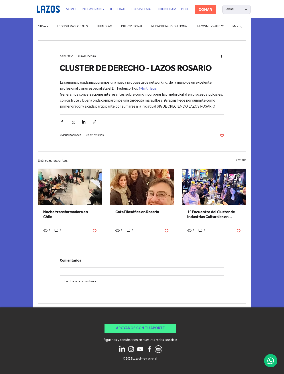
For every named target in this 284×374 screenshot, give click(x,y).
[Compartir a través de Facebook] (62, 122)
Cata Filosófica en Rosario (137, 213)
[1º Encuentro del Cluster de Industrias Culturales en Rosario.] (214, 187)
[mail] (158, 349)
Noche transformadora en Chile (65, 215)
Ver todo (241, 160)
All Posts (43, 26)
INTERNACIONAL (131, 26)
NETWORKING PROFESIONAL (169, 26)
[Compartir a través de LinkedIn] (84, 122)
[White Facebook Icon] (149, 349)
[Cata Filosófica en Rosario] (142, 187)
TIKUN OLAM (104, 26)
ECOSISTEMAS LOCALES (72, 26)
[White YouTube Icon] (140, 349)
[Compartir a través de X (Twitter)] (73, 122)
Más (235, 26)
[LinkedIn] (122, 349)
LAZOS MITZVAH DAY (210, 26)
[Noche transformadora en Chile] (70, 187)
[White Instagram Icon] (131, 349)
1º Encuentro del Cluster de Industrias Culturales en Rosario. (211, 215)
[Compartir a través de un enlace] (95, 122)
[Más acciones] (221, 56)
